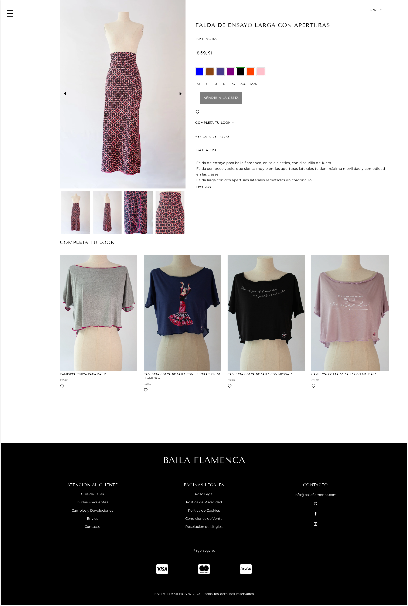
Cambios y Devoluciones (92, 510)
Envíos (92, 519)
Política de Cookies (204, 510)
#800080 (230, 71)
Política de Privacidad (204, 502)
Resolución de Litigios (203, 527)
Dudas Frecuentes (92, 502)
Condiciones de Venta (203, 519)
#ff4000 (250, 71)
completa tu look (213, 123)
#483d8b (220, 71)
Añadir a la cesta (221, 98)
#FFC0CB (261, 71)
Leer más (203, 187)
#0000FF (199, 71)
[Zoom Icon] (123, 94)
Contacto (92, 527)
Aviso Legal (203, 494)
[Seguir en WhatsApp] (315, 503)
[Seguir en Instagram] (315, 524)
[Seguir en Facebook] (315, 513)
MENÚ (374, 10)
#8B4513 (210, 71)
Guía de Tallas (92, 494)
